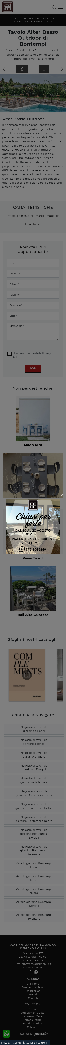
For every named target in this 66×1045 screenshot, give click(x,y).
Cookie (17, 1042)
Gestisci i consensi (37, 1042)
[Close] (62, 495)
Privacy (5, 1042)
